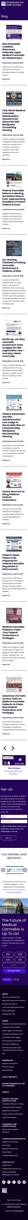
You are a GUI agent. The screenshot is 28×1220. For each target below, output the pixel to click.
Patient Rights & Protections (12, 1031)
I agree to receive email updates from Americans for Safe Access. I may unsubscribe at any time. (13, 828)
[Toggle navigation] (3, 8)
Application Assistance (10, 1111)
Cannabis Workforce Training (12, 1104)
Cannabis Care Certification (9, 1125)
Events (5, 1092)
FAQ (3, 1054)
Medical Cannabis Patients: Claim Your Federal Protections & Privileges (13, 632)
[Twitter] (3, 1182)
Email (19, 1200)
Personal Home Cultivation (11, 1041)
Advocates (6, 1145)
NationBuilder (18, 1211)
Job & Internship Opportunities (13, 1007)
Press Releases (7, 1070)
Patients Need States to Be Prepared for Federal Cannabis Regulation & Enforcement (13, 562)
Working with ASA (8, 1014)
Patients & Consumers (10, 1142)
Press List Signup (8, 1067)
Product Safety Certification (12, 1114)
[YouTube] (19, 1182)
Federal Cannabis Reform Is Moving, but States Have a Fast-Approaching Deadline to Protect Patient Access (13, 197)
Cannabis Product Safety (11, 1027)
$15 (20, 959)
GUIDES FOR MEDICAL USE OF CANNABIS (13, 1084)
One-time (6, 979)
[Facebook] (9, 1182)
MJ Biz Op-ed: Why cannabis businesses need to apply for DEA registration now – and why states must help (13, 348)
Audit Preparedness (9, 1117)
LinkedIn (14, 774)
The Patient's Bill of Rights (11, 1037)
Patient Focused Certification (10, 1099)
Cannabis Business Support (12, 1107)
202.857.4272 (7, 1165)
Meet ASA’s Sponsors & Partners (13, 1001)
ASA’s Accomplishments (11, 997)
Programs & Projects (9, 1004)
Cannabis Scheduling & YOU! (12, 1034)
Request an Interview (9, 1063)
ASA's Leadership (8, 1011)
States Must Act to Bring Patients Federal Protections (13, 496)
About (5, 994)
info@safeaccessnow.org (11, 1169)
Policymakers (7, 1152)
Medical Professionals (10, 1149)
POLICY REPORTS (9, 1077)
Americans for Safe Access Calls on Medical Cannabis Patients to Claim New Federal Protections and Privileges (13, 704)
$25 (8, 959)
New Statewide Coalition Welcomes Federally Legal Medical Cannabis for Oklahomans (13, 51)
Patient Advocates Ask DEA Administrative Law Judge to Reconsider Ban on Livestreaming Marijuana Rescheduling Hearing (13, 425)
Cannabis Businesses (9, 1155)
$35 (20, 954)
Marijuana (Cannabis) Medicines (14, 1024)
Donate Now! (14, 970)
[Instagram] (14, 1182)
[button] (3, 870)
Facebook (10, 771)
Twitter (19, 771)
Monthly (16, 979)
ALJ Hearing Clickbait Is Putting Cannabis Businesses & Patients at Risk (13, 265)
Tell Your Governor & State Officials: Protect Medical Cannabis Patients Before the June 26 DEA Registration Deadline (13, 514)
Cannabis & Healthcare (10, 1044)
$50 (8, 954)
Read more (6, 79)
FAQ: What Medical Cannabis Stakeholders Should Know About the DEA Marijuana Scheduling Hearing (13, 120)
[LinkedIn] (24, 1182)
